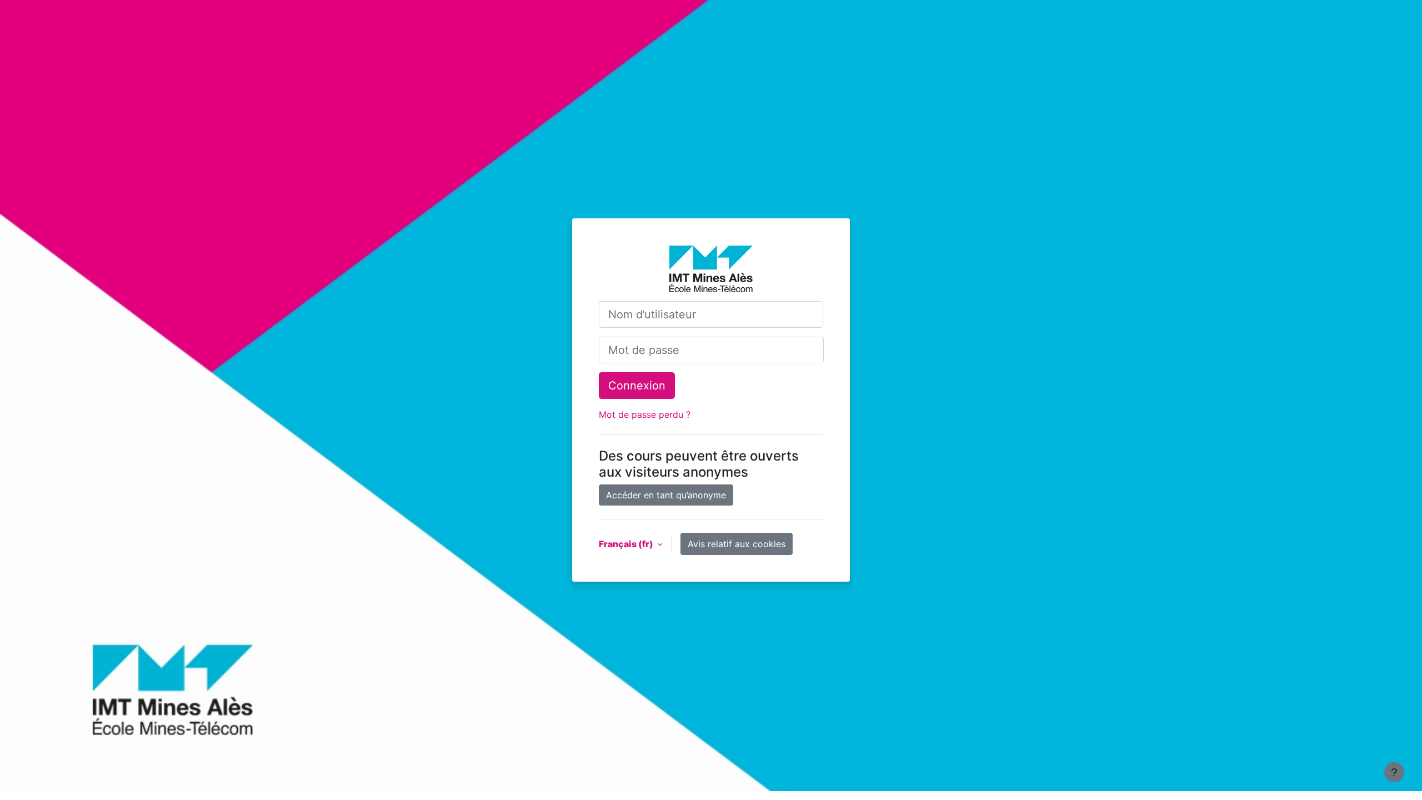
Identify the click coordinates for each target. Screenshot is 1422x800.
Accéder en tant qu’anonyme (666, 495)
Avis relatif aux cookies (736, 543)
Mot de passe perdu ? (644, 414)
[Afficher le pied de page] (1394, 772)
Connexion (636, 385)
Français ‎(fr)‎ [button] (627, 543)
